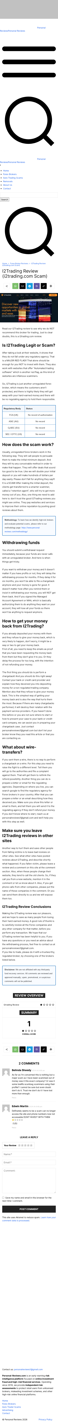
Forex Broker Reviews (19, 263)
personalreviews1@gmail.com (28, 1369)
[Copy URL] (44, 286)
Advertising (7, 1410)
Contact (6, 1413)
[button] (29, 259)
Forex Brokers (9, 1404)
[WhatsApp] (15, 286)
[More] (51, 286)
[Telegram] (30, 286)
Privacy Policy (45, 1419)
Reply (14, 1098)
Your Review (10, 1145)
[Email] (22, 286)
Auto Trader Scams (11, 1407)
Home (4, 263)
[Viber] (37, 286)
